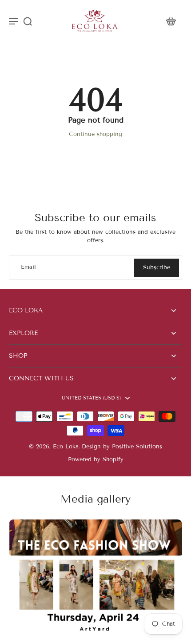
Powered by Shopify (95, 459)
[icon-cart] (170, 21)
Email (28, 267)
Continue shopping (95, 134)
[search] (27, 21)
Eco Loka (66, 446)
